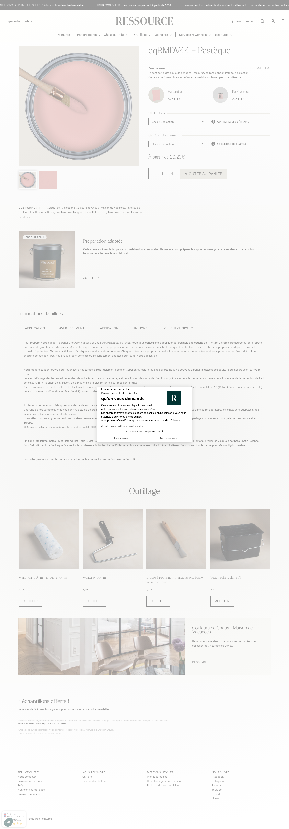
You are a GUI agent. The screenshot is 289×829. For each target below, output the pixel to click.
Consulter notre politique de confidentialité (122, 426)
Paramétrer (121, 438)
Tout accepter (168, 438)
